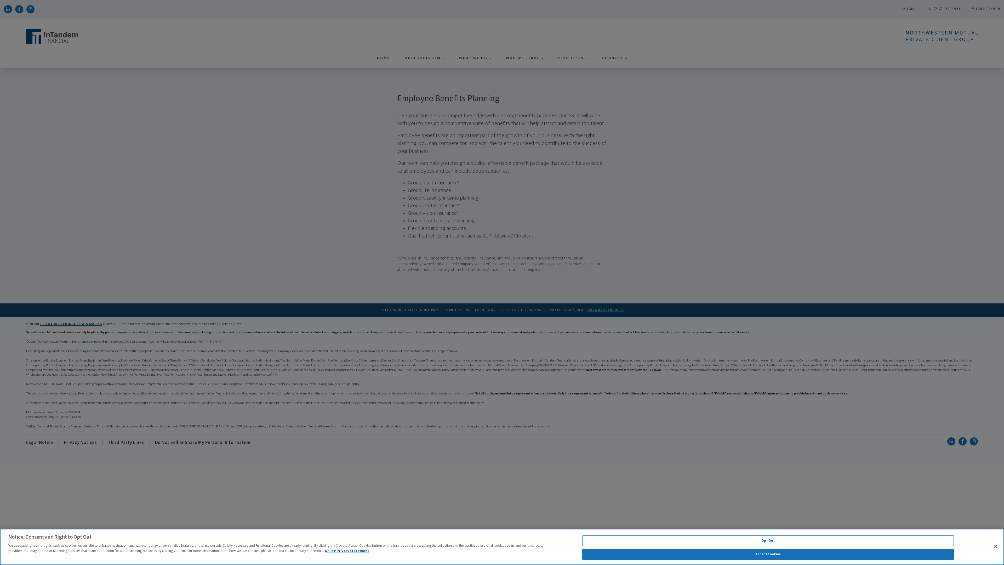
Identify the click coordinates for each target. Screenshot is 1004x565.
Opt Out (768, 541)
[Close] (995, 546)
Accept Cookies (768, 554)
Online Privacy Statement (347, 550)
